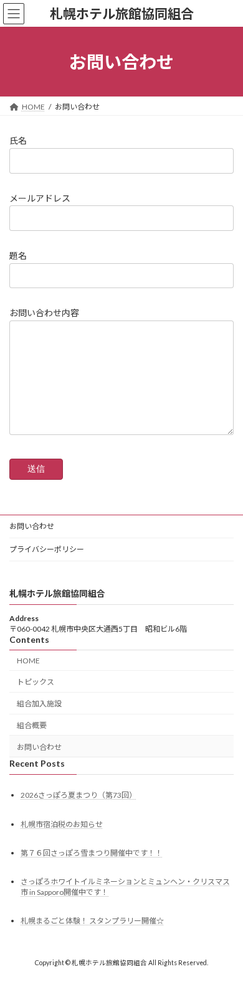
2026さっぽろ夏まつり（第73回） (78, 795)
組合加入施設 (39, 703)
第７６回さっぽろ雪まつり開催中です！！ (92, 853)
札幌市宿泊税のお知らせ (62, 824)
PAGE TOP (224, 939)
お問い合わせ (31, 526)
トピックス (35, 681)
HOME (28, 660)
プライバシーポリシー (46, 549)
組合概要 (32, 725)
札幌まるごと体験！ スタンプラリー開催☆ (92, 920)
